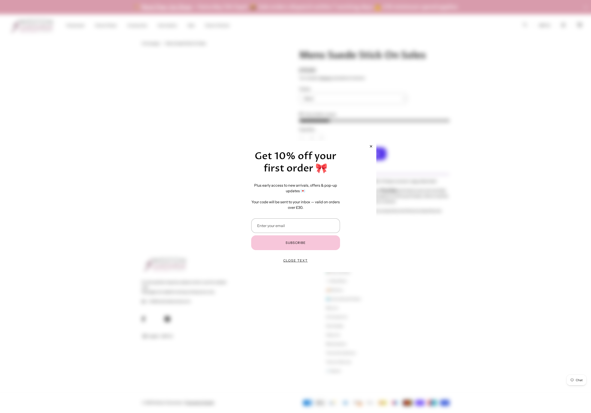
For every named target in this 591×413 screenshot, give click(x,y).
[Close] (371, 146)
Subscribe (296, 243)
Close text (295, 260)
